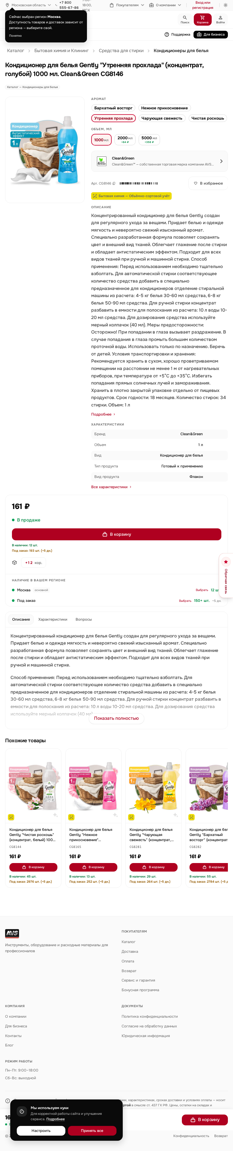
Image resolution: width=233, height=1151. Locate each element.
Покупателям (127, 5)
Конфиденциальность (191, 1136)
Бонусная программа (140, 990)
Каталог (15, 51)
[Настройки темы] (225, 5)
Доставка (130, 951)
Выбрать (202, 590)
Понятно (15, 36)
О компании (166, 5)
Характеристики (52, 619)
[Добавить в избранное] (54, 755)
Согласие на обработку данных (149, 1026)
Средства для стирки (121, 51)
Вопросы (84, 619)
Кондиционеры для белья (181, 51)
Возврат (129, 970)
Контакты (13, 1035)
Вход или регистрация (202, 5)
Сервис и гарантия (138, 980)
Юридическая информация (146, 1035)
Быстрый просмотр (36, 816)
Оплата (128, 961)
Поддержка (180, 34)
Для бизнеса (214, 34)
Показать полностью (116, 718)
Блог (9, 1045)
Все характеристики (109, 486)
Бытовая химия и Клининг (61, 51)
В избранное (211, 183)
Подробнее (101, 414)
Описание (21, 619)
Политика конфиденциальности (150, 1016)
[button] (138, 183)
